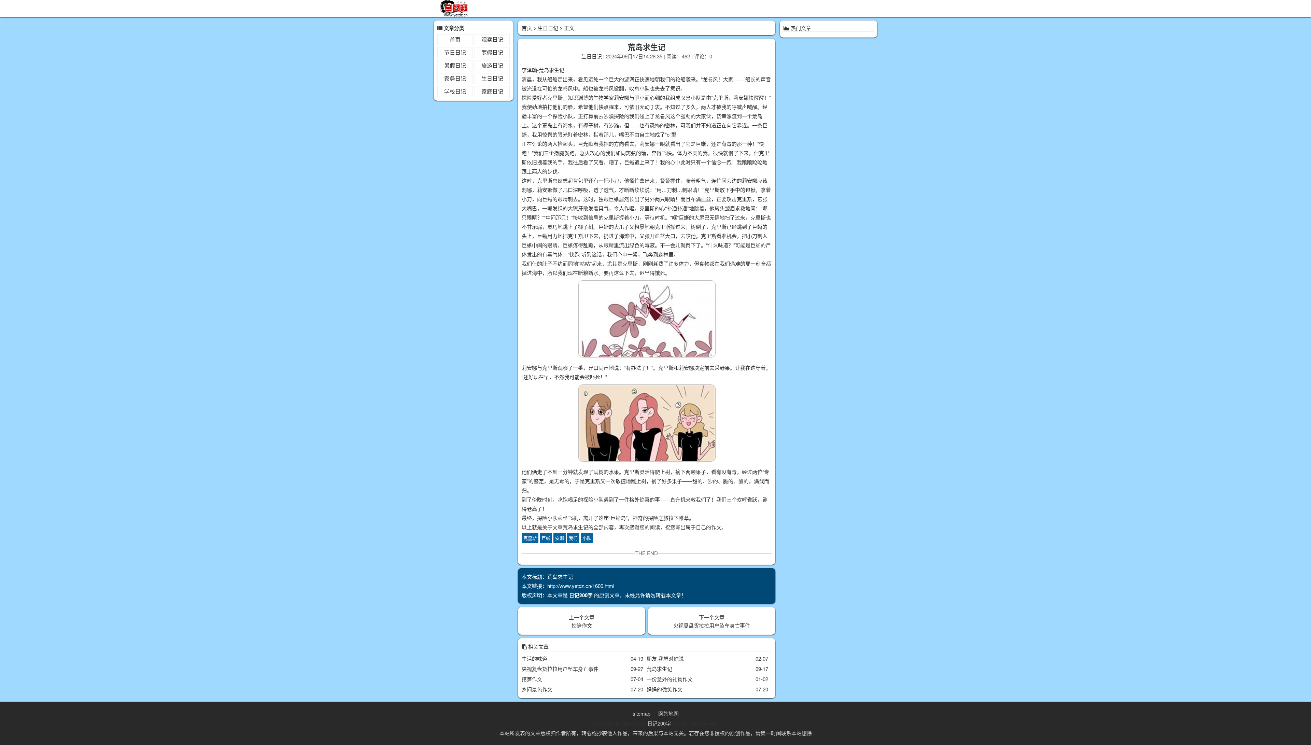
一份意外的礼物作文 (670, 679)
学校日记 (455, 91)
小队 (586, 538)
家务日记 (455, 78)
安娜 (559, 538)
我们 (573, 538)
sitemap (641, 713)
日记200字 (659, 723)
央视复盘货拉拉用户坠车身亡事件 (711, 625)
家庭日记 (492, 91)
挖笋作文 (582, 625)
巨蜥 (545, 538)
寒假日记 (492, 52)
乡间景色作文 (537, 689)
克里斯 (530, 538)
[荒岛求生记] (647, 320)
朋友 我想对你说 (665, 658)
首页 (455, 39)
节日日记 (455, 52)
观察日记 (492, 39)
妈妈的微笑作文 (664, 689)
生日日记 (492, 78)
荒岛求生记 (659, 668)
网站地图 (668, 713)
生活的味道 (534, 658)
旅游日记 (492, 65)
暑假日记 (455, 65)
